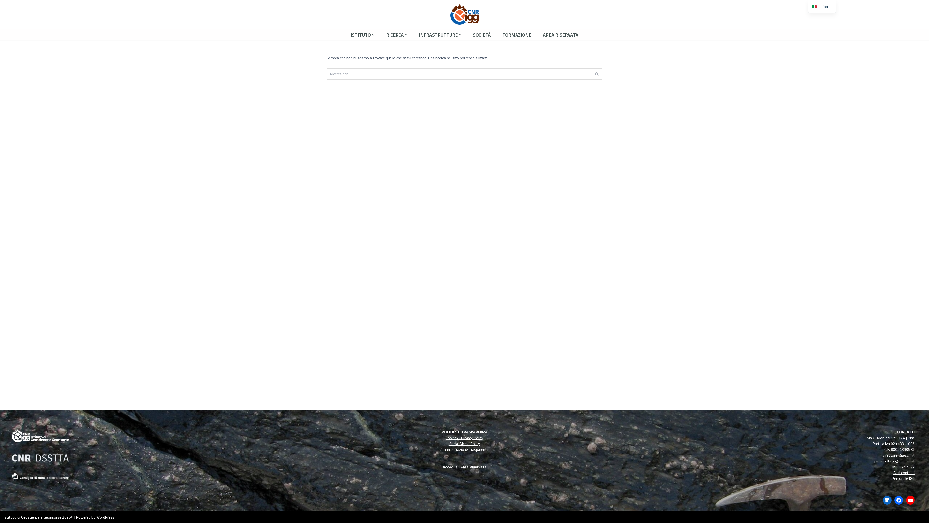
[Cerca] (597, 74)
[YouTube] (910, 500)
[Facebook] (898, 500)
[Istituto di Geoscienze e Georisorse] (464, 14)
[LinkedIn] (887, 500)
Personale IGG (903, 478)
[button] (373, 35)
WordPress (105, 517)
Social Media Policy (464, 443)
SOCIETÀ (482, 34)
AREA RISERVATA (560, 34)
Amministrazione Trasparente (464, 449)
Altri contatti (904, 473)
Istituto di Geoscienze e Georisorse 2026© (38, 517)
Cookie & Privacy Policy (464, 438)
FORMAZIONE (516, 34)
